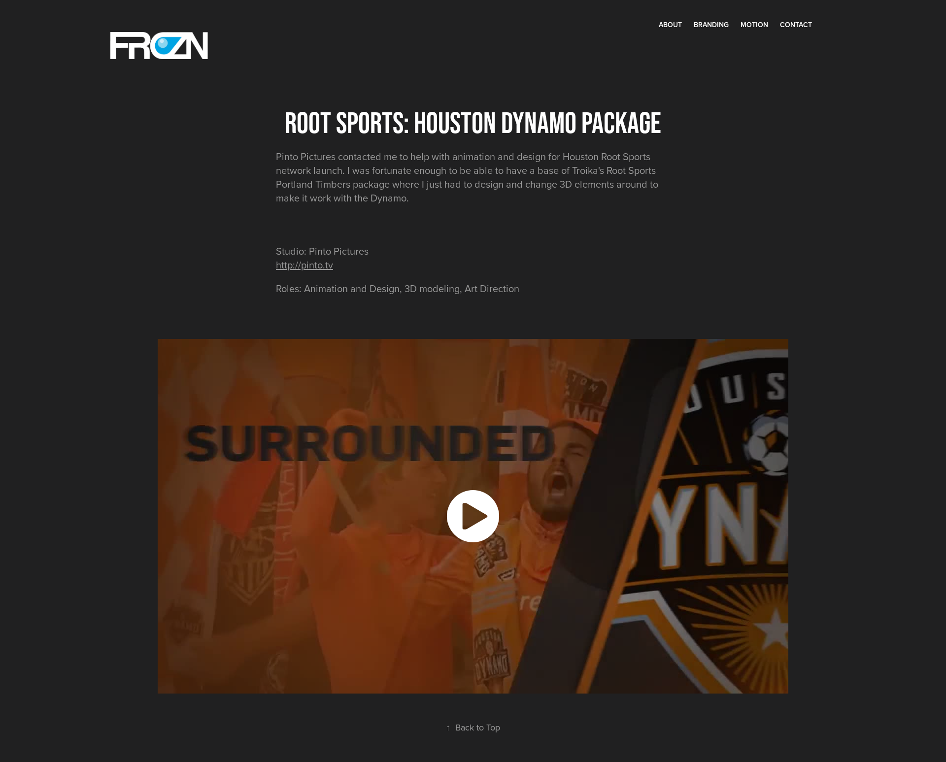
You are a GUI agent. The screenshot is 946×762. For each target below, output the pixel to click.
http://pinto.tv (304, 265)
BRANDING (711, 25)
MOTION (754, 25)
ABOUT (670, 25)
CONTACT (796, 25)
